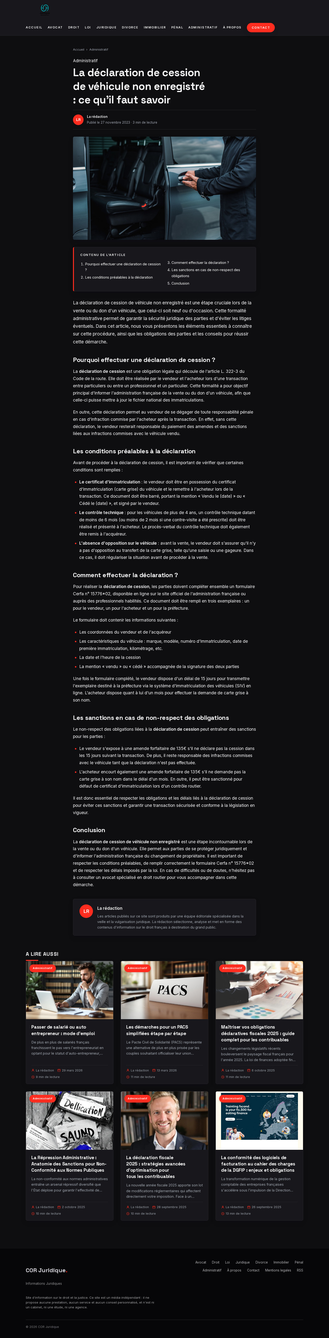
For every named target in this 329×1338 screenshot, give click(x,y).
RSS (300, 1270)
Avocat (55, 27)
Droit (74, 27)
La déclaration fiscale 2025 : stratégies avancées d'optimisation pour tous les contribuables (155, 1167)
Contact (261, 27)
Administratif (203, 27)
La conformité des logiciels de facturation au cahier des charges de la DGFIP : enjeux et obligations (258, 1164)
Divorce (130, 27)
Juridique (106, 27)
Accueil (34, 27)
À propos (232, 27)
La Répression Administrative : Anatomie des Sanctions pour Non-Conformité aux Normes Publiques (68, 1164)
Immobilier (155, 27)
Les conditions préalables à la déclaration (119, 277)
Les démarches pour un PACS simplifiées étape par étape (157, 1030)
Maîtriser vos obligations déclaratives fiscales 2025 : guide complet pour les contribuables (258, 1033)
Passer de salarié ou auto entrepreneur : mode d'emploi (63, 1030)
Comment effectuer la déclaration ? (200, 263)
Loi (88, 27)
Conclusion (180, 283)
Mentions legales (278, 1270)
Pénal (177, 27)
